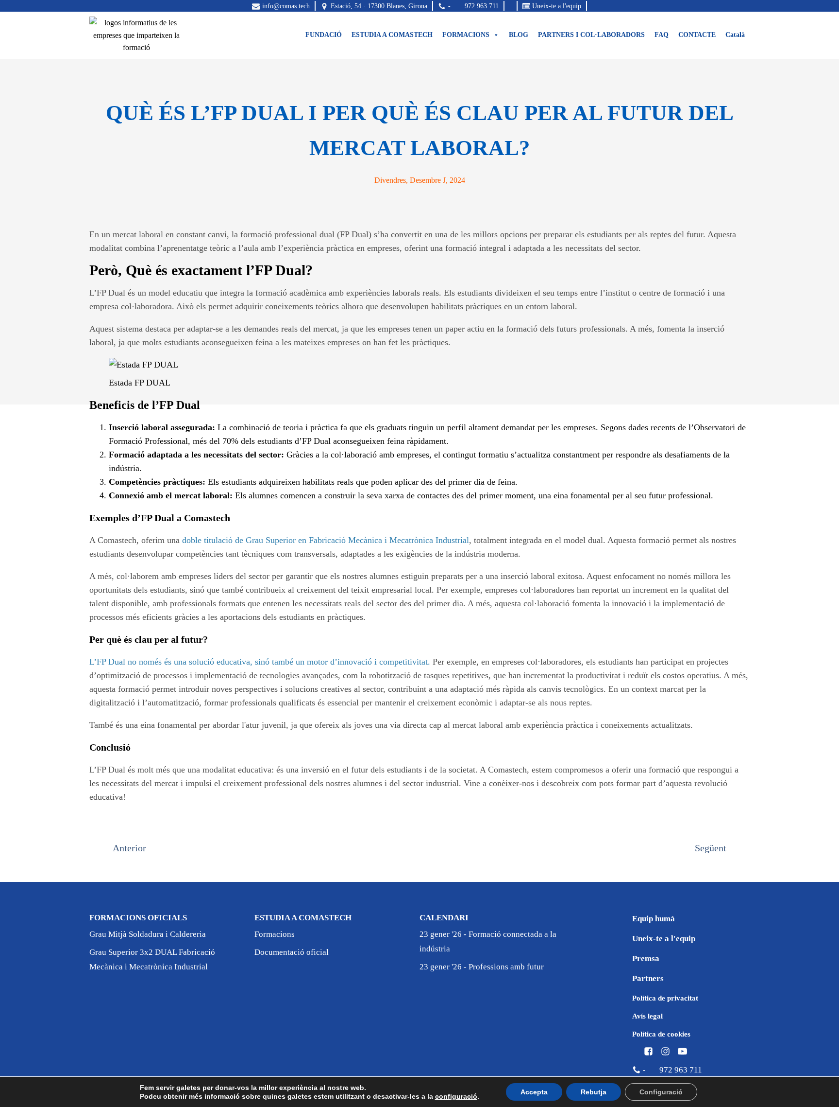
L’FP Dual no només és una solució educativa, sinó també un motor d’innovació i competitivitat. (259, 662)
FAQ (661, 34)
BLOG (518, 34)
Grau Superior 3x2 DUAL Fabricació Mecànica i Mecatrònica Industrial (152, 959)
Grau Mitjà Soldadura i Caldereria (147, 934)
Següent (710, 848)
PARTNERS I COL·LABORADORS (591, 34)
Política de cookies (661, 1034)
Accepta (534, 1092)
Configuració (661, 1092)
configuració (456, 1096)
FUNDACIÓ (323, 34)
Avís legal (647, 1016)
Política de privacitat (665, 998)
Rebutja (593, 1092)
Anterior (129, 848)
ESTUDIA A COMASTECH (392, 34)
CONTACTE (697, 34)
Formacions (274, 934)
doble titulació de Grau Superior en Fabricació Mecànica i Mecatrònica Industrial (325, 540)
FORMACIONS (465, 34)
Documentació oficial (291, 952)
